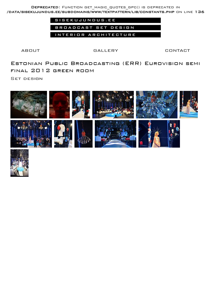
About (30, 50)
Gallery (105, 50)
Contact (177, 50)
